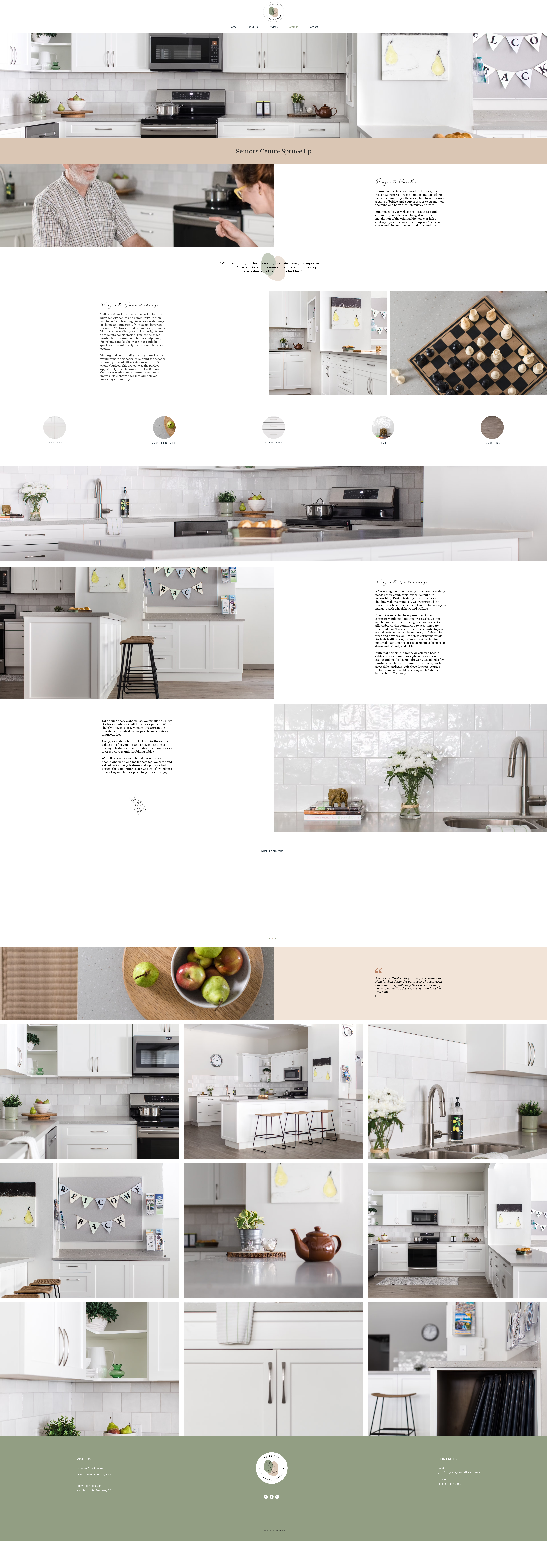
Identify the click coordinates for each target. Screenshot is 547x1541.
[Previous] (16, 85)
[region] (55, 437)
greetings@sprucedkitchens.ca (460, 1472)
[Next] (531, 85)
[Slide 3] (275, 938)
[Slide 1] (273, 131)
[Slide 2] (272, 938)
